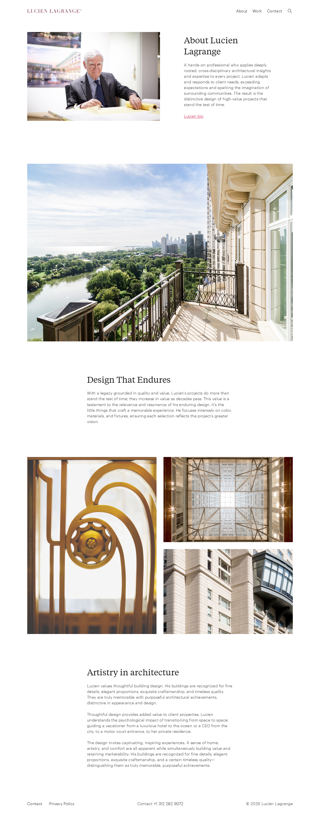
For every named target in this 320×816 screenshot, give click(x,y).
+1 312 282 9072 (168, 804)
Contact (274, 10)
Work (257, 10)
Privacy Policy (61, 803)
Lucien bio (194, 116)
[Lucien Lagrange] (54, 11)
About (242, 10)
